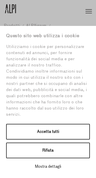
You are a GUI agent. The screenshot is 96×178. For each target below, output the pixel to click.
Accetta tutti (48, 132)
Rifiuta (48, 150)
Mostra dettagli (48, 167)
